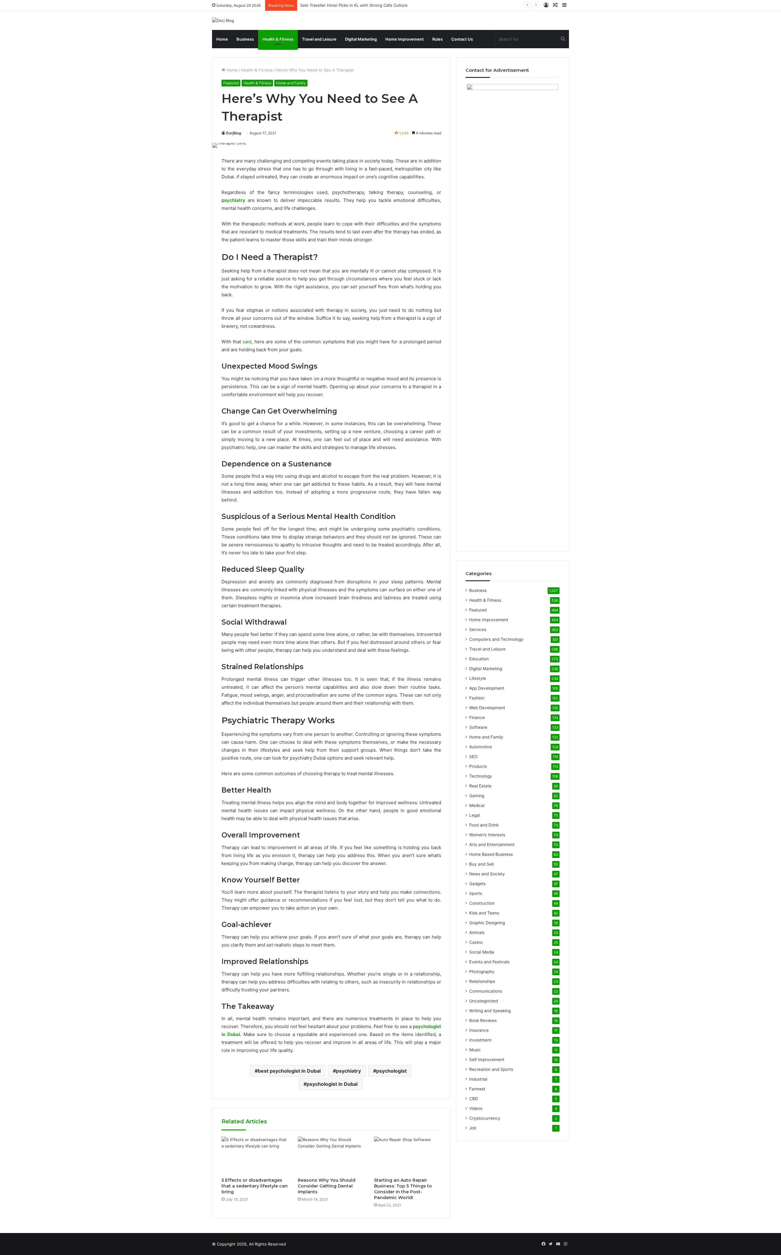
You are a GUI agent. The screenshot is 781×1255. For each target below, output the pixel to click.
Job (472, 1127)
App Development (486, 688)
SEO (473, 756)
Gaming (476, 795)
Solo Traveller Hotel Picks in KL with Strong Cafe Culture (354, 5)
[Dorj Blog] (223, 20)
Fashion (476, 697)
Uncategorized (483, 1000)
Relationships (482, 981)
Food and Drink (483, 825)
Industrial (478, 1079)
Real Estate (480, 785)
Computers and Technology (496, 639)
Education (479, 658)
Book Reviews (483, 1020)
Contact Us (462, 39)
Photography (482, 971)
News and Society (487, 873)
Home (222, 39)
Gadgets (477, 883)
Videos (475, 1108)
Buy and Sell (481, 864)
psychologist (391, 1071)
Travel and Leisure (319, 39)
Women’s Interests (487, 834)
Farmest (477, 1088)
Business (245, 39)
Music (475, 1049)
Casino (476, 942)
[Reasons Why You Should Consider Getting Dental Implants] (331, 1155)
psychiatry (348, 1071)
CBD (473, 1098)
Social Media (481, 952)
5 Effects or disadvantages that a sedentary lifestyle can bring (254, 1186)
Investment (480, 1040)
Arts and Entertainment (492, 844)
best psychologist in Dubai (289, 1071)
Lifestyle (477, 678)
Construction (482, 903)
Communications (485, 991)
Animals (476, 932)
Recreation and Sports (491, 1069)
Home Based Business (491, 854)
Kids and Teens (484, 912)
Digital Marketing (361, 39)
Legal (474, 815)
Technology (480, 776)
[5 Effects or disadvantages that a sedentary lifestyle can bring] (255, 1155)
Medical (476, 805)
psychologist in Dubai (332, 1084)
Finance (477, 717)
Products (478, 766)
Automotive (480, 746)
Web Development (487, 707)
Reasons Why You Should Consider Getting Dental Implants (326, 1186)
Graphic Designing (487, 922)
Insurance (479, 1030)
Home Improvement (404, 39)
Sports (475, 893)
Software (478, 727)
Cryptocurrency (484, 1118)
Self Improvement (486, 1059)
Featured (231, 83)
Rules (437, 39)
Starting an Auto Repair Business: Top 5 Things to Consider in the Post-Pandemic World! (403, 1188)
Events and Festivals (489, 961)
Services (477, 629)
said (247, 342)
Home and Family (291, 83)
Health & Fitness (277, 39)
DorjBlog (233, 133)
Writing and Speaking (490, 1010)
